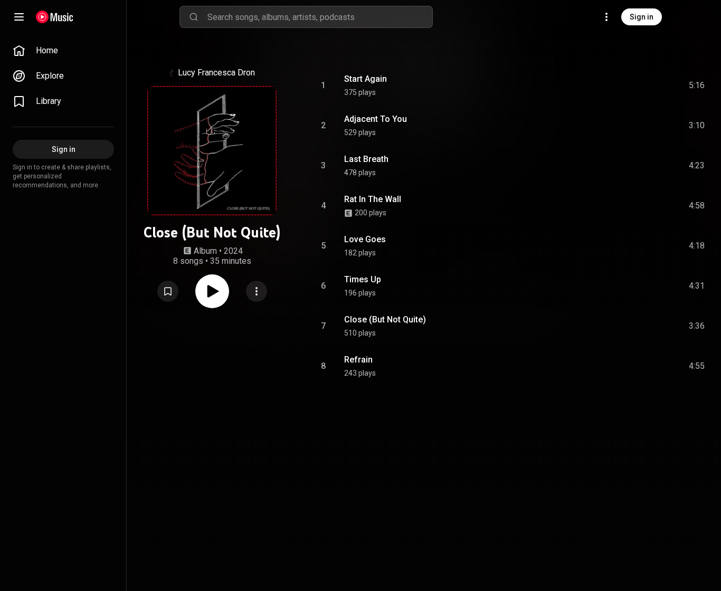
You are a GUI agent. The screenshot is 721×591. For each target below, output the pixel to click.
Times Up (362, 279)
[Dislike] (637, 85)
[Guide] (19, 17)
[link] (63, 50)
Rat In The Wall (372, 199)
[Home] (54, 17)
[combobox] (319, 16)
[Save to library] (168, 291)
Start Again (365, 79)
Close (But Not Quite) (385, 319)
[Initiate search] (193, 16)
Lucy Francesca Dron (216, 73)
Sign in (641, 17)
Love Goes (365, 239)
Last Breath (366, 159)
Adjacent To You (375, 119)
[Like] (617, 85)
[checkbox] (697, 85)
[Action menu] (256, 291)
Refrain (358, 360)
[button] (167, 291)
